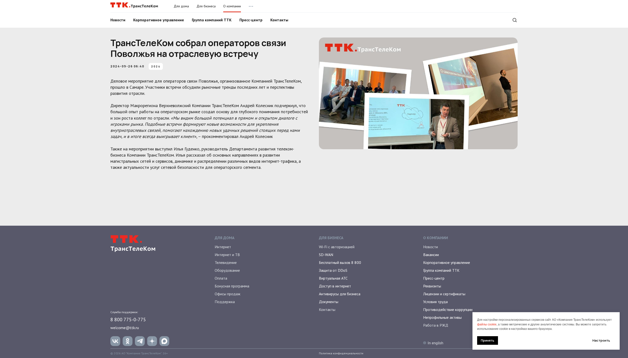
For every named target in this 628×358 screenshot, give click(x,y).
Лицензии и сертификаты (444, 293)
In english (435, 342)
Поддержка (225, 301)
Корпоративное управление (158, 19)
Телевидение (226, 262)
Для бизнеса (206, 6)
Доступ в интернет (335, 286)
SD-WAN (326, 254)
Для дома (181, 6)
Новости (117, 19)
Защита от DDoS (333, 270)
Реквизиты (432, 286)
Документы (328, 301)
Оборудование (227, 270)
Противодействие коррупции (447, 309)
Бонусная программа (232, 286)
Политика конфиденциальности (341, 353)
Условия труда (435, 301)
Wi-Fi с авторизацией (336, 246)
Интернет (223, 246)
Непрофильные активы (442, 317)
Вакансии (431, 254)
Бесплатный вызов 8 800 (340, 262)
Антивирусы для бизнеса (339, 293)
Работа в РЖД (435, 325)
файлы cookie (487, 324)
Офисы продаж (227, 293)
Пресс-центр (250, 19)
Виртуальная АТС (333, 278)
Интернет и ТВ (227, 254)
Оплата (221, 278)
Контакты (279, 19)
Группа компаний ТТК (212, 19)
